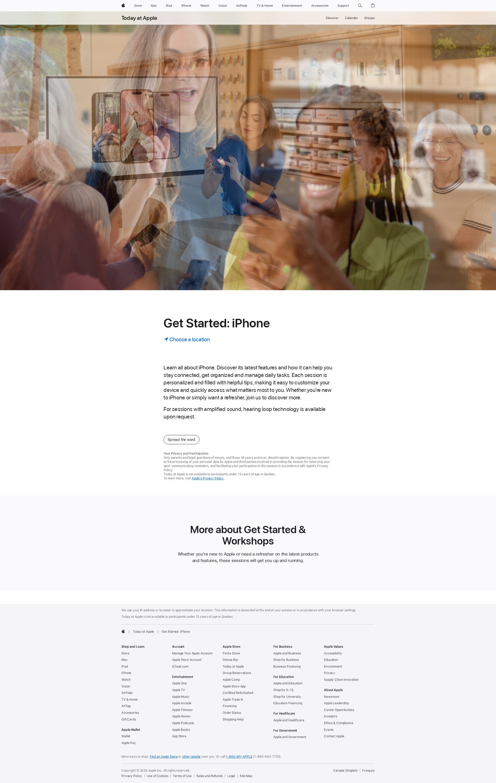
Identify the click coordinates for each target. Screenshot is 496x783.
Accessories (130, 713)
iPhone (126, 673)
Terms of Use (182, 776)
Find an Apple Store (164, 756)
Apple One (179, 683)
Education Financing (287, 703)
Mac (124, 660)
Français (368, 770)
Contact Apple (334, 736)
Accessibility (333, 653)
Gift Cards (128, 719)
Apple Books (181, 730)
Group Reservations (237, 673)
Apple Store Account (187, 660)
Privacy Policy (131, 776)
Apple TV (178, 690)
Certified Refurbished (238, 693)
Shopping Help (233, 719)
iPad (124, 666)
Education (331, 660)
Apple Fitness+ (182, 710)
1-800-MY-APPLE (239, 756)
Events (329, 730)
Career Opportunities (339, 710)
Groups (369, 18)
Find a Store (231, 653)
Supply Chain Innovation (341, 680)
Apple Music (180, 697)
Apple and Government (289, 737)
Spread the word (181, 440)
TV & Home (129, 699)
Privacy (329, 673)
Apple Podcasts (183, 723)
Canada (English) (345, 770)
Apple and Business (287, 653)
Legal (231, 776)
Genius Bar (230, 660)
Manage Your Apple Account (192, 653)
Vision (125, 686)
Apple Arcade (181, 703)
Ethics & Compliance (338, 723)
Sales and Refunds (209, 776)
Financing (230, 706)
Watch (125, 680)
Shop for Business (286, 660)
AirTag (125, 706)
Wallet (125, 736)
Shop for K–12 (283, 690)
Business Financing (287, 666)
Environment (333, 666)
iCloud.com (180, 666)
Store (125, 653)
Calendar (351, 18)
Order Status (232, 713)
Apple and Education (288, 683)
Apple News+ (181, 716)
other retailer (191, 756)
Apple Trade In (233, 699)
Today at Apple (139, 18)
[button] (360, 5)
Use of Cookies (157, 776)
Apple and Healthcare (288, 720)
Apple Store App (234, 686)
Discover (332, 18)
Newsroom (331, 697)
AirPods (127, 693)
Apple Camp (231, 680)
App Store (179, 736)
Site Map (246, 776)
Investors (330, 716)
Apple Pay (128, 743)
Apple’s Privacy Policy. (208, 478)
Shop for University (287, 697)
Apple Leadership (336, 703)
